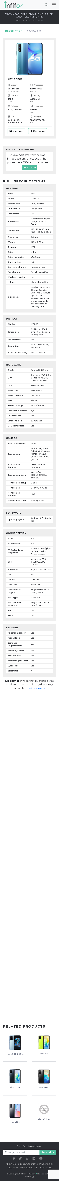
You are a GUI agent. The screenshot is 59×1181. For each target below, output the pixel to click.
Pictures (17, 131)
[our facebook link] (14, 1158)
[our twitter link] (20, 1158)
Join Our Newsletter (29, 1146)
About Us (11, 1164)
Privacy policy (46, 1164)
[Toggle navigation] (54, 4)
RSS (36, 1167)
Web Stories (26, 1167)
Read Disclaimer (35, 688)
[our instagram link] (27, 1158)
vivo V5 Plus (44, 1119)
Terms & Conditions (27, 1164)
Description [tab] (14, 31)
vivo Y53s (15, 1122)
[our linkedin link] (34, 1158)
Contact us (46, 1167)
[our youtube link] (41, 1158)
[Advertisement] (29, 724)
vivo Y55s (43, 1088)
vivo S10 (44, 1053)
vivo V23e (15, 1087)
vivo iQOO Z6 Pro (15, 1054)
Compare (39, 131)
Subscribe (47, 1152)
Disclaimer (13, 1167)
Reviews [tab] (34, 31)
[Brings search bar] (46, 5)
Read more (29, 167)
